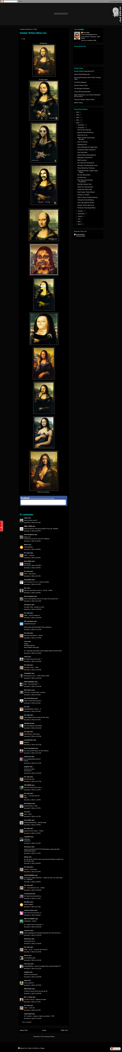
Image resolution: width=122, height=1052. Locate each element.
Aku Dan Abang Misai (83, 175)
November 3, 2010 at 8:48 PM (32, 863)
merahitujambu (28, 740)
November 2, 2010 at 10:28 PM (32, 609)
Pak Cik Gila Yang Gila (84, 130)
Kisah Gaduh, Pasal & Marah (86, 192)
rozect (26, 641)
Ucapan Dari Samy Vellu (84, 189)
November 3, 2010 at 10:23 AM (32, 736)
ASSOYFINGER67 (29, 875)
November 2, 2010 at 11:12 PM (32, 629)
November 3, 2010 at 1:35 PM (32, 800)
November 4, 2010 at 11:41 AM (32, 968)
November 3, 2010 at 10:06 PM (32, 890)
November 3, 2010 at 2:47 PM (32, 816)
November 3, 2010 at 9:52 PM (32, 871)
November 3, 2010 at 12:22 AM (32, 678)
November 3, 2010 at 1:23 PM (32, 790)
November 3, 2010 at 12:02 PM (32, 773)
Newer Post (24, 1030)
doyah (26, 518)
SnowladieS (27, 673)
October (80, 211)
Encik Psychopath (29, 748)
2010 (77, 122)
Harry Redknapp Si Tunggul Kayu (87, 147)
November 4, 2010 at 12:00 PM (32, 977)
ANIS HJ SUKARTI (29, 918)
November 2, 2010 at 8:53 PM (32, 557)
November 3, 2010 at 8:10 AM (32, 694)
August (80, 216)
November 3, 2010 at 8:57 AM (32, 719)
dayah (26, 980)
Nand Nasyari (28, 803)
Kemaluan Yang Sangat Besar (86, 207)
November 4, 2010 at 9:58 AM (32, 915)
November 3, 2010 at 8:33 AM (32, 711)
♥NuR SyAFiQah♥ (29, 681)
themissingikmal (29, 534)
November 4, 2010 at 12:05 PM (32, 993)
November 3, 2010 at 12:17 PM (32, 781)
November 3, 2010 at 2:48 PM (32, 825)
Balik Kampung (81, 160)
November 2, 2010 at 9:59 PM (32, 592)
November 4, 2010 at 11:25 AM (32, 960)
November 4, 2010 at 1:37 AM (32, 898)
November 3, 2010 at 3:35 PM (32, 833)
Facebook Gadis (80, 236)
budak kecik (27, 756)
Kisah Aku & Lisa (82, 135)
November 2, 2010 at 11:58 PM (32, 670)
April (79, 221)
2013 (77, 115)
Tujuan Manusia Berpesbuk (82, 91)
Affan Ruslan (28, 988)
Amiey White (27, 561)
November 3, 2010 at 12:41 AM (32, 686)
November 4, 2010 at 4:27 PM (32, 1002)
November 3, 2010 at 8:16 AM (32, 703)
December (81, 125)
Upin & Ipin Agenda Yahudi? (85, 202)
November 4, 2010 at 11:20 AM (32, 943)
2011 (77, 120)
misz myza (27, 963)
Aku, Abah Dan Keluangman (85, 163)
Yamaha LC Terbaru (83, 194)
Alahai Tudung (78, 102)
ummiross (27, 930)
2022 (77, 112)
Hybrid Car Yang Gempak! (85, 187)
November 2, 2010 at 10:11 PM (32, 601)
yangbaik (26, 766)
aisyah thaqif (28, 1014)
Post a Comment (26, 1022)
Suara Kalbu (27, 820)
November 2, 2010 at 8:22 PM (32, 522)
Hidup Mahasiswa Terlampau (86, 168)
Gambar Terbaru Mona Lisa (33, 33)
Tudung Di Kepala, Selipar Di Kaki (84, 99)
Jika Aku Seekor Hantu (81, 85)
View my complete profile (88, 40)
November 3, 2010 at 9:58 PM (32, 882)
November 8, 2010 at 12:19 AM (32, 1018)
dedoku (26, 857)
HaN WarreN (27, 723)
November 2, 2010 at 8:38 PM (32, 549)
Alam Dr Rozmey (82, 142)
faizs (25, 588)
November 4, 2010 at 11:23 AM (32, 952)
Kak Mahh (27, 902)
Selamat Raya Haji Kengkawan (86, 155)
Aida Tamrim (28, 690)
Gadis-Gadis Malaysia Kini (82, 74)
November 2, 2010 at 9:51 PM (32, 576)
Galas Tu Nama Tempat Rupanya (87, 197)
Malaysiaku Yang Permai (84, 157)
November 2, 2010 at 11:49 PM (32, 661)
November (81, 127)
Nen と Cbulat (28, 997)
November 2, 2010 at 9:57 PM (32, 584)
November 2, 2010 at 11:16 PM (32, 638)
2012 (77, 117)
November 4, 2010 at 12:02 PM (32, 985)
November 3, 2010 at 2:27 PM (32, 808)
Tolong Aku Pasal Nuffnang (85, 200)
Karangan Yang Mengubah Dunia (87, 165)
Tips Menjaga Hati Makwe (82, 88)
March (80, 224)
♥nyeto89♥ (27, 836)
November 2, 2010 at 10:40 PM (32, 617)
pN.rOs (26, 955)
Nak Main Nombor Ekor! (84, 184)
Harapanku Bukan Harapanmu (86, 149)
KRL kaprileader (28, 621)
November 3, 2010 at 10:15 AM (32, 728)
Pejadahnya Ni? (82, 144)
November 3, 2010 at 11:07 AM (32, 753)
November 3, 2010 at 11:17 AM (32, 763)
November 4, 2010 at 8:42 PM (32, 1010)
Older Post (64, 1030)
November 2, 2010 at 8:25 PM (32, 531)
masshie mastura (29, 910)
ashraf (26, 656)
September (81, 213)
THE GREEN (27, 785)
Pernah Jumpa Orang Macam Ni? (84, 71)
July (79, 219)
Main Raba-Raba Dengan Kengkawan (85, 180)
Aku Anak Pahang (29, 698)
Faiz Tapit (27, 553)
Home (44, 1030)
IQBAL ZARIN (28, 526)
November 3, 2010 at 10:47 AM (32, 744)
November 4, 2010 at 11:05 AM (32, 935)
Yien (25, 812)
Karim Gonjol (80, 234)
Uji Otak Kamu (81, 177)
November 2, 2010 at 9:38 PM (32, 567)
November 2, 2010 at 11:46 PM (32, 653)
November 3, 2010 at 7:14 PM (32, 853)
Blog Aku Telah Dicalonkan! (85, 132)
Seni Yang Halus (82, 152)
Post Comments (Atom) (47, 1036)
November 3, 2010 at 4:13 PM (32, 843)
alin (25, 706)
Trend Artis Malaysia (80, 82)
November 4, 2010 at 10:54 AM (32, 927)
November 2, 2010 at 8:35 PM (32, 541)
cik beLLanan (28, 893)
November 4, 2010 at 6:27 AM (32, 906)
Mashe (26, 544)
